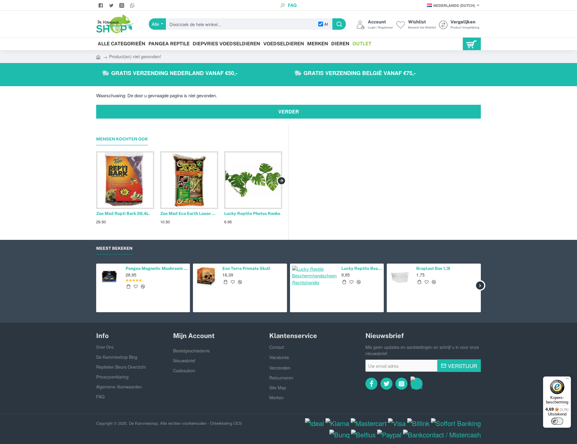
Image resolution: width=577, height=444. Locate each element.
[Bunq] (339, 434)
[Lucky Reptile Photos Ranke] (253, 180)
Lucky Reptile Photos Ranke (252, 213)
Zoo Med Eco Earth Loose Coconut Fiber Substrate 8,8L (189, 213)
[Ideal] (314, 423)
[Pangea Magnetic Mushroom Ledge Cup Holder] (109, 277)
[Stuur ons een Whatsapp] (133, 5)
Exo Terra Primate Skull (246, 268)
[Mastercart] (368, 423)
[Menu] (567, 380)
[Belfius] (363, 434)
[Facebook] (101, 5)
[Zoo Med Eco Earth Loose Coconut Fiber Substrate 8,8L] (189, 180)
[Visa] (397, 423)
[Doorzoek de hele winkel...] (339, 24)
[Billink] (418, 423)
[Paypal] (389, 434)
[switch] (557, 421)
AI (326, 24)
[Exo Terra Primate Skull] (206, 277)
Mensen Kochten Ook (122, 139)
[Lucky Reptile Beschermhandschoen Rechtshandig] (314, 288)
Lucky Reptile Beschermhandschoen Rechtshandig (361, 268)
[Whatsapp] (417, 384)
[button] (128, 286)
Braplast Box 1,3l (433, 268)
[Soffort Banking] (456, 423)
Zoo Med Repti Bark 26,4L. (123, 213)
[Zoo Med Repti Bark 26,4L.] (125, 180)
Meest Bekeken (114, 248)
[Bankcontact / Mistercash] (442, 434)
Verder (288, 111)
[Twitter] (112, 5)
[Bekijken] (472, 44)
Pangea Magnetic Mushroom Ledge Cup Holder (157, 268)
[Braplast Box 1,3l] (400, 277)
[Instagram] (122, 5)
